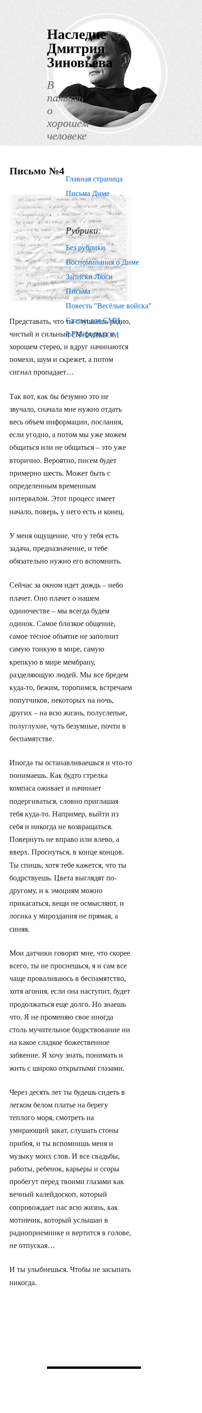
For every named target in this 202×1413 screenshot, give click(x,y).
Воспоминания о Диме (102, 262)
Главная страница (94, 179)
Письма (78, 291)
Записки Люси (89, 277)
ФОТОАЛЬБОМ (92, 335)
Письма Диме (87, 193)
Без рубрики (85, 247)
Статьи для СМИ (93, 320)
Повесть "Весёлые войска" (109, 306)
